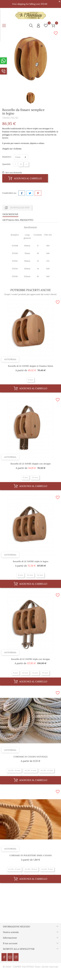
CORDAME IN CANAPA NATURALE (30, 756)
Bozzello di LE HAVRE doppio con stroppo (31, 463)
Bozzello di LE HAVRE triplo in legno (30, 561)
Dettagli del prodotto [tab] (18, 220)
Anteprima (10, 359)
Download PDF (17, 208)
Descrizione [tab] (10, 214)
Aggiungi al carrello (27, 178)
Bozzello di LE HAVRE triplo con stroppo (30, 659)
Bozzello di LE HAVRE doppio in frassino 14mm (30, 366)
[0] (46, 25)
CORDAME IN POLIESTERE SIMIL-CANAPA (30, 855)
